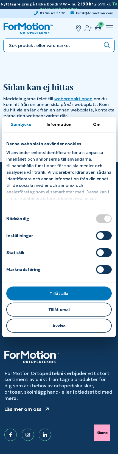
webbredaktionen (73, 98)
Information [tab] (59, 124)
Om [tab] (96, 124)
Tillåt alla (59, 293)
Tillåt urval (59, 309)
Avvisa (59, 325)
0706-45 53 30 (53, 13)
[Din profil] (88, 28)
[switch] (104, 235)
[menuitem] (108, 28)
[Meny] (110, 28)
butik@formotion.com (94, 13)
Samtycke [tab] (21, 124)
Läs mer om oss (22, 409)
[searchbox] (52, 45)
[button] (107, 45)
